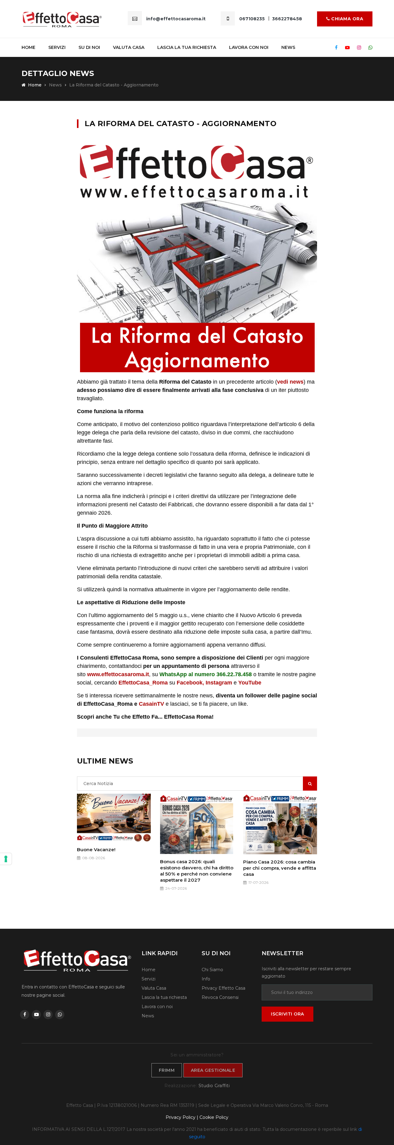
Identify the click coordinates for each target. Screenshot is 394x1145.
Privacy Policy (180, 1117)
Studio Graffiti (214, 1085)
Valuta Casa (154, 988)
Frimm (167, 1070)
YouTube (249, 683)
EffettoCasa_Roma (144, 683)
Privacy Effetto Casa (223, 988)
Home (28, 47)
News (288, 47)
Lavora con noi (157, 1006)
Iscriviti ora (287, 1014)
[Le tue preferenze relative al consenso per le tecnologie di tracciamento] (6, 859)
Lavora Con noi (248, 47)
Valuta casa (128, 47)
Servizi (57, 47)
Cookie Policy (213, 1117)
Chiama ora (347, 19)
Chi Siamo (212, 969)
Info (206, 979)
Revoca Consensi (220, 997)
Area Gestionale (213, 1070)
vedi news (290, 382)
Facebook (190, 683)
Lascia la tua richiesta (186, 47)
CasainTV (151, 704)
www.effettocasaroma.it (118, 674)
